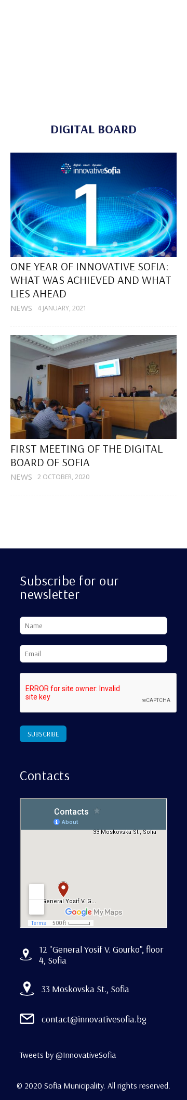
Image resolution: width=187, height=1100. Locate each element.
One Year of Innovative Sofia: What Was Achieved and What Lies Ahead (90, 280)
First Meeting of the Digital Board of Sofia (86, 455)
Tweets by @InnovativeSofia (68, 1054)
